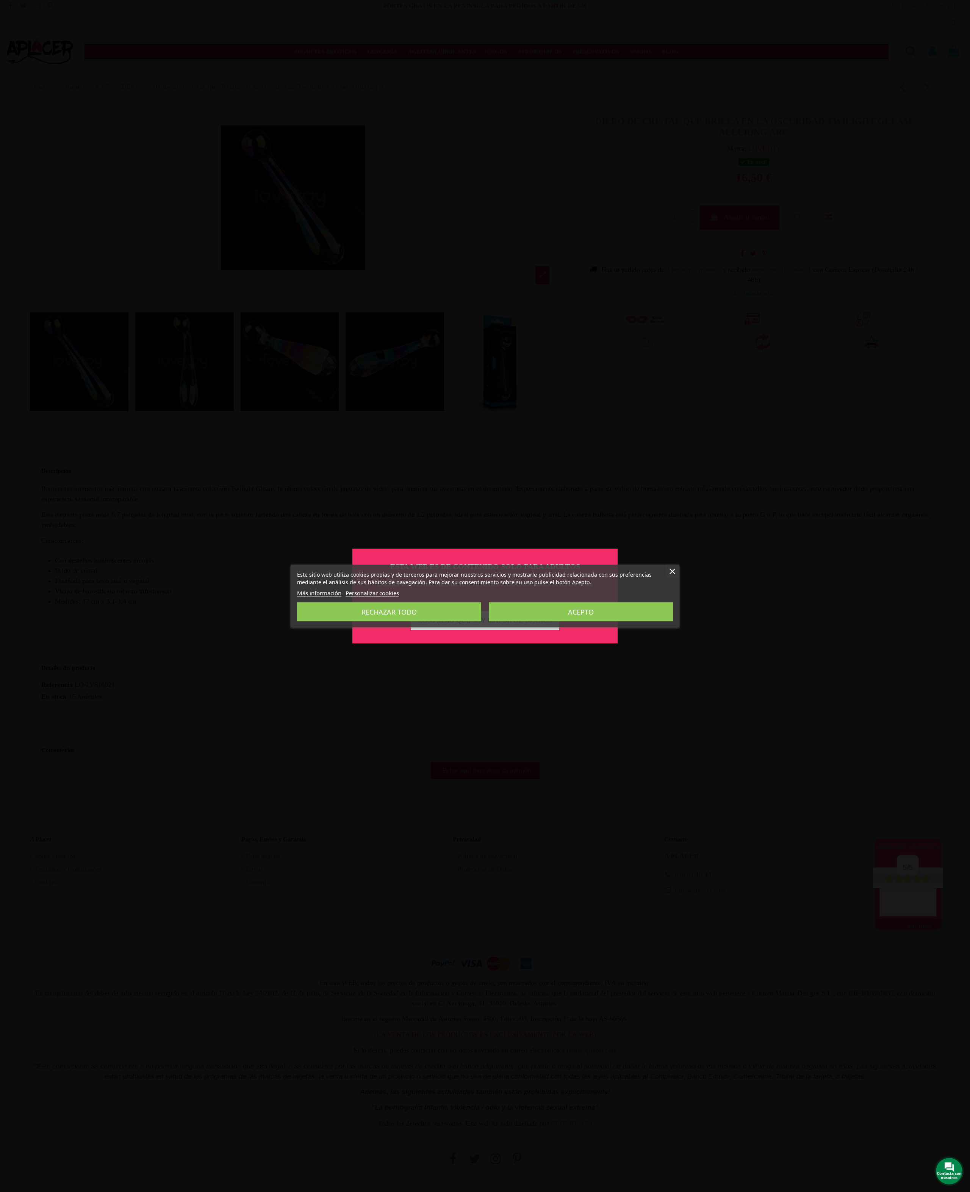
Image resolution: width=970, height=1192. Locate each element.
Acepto (581, 611)
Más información (319, 593)
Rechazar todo (389, 611)
